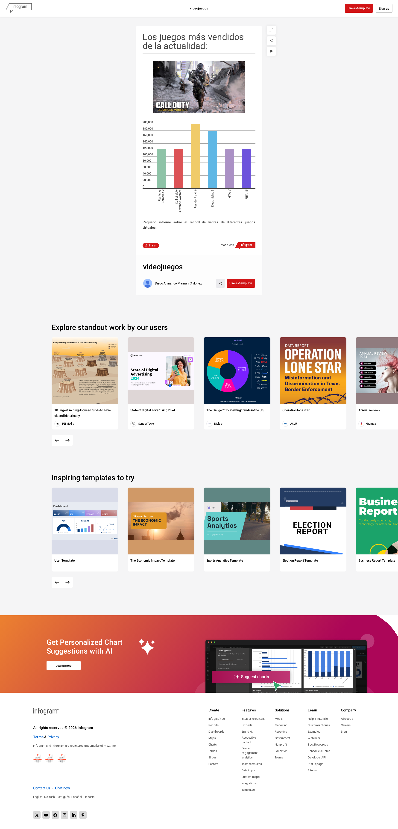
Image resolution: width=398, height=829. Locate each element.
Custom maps (251, 777)
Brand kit (247, 731)
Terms (38, 737)
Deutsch (49, 797)
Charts (212, 744)
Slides (212, 757)
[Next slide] (67, 440)
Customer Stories (319, 725)
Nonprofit (281, 744)
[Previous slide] (57, 440)
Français (89, 797)
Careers (346, 725)
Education (281, 751)
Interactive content (253, 718)
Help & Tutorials (318, 718)
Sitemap (313, 770)
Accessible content (249, 740)
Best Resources (318, 744)
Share (151, 245)
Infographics (216, 718)
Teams (279, 757)
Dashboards (216, 731)
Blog (344, 731)
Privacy (53, 737)
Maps (212, 738)
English (37, 797)
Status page (315, 764)
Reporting (281, 731)
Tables (212, 751)
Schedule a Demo (319, 751)
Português (63, 797)
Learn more (64, 665)
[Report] (271, 51)
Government (282, 738)
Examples (314, 731)
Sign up (384, 8)
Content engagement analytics (250, 752)
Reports (213, 725)
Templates (248, 789)
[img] (161, 168)
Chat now (62, 788)
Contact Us (41, 788)
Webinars (314, 738)
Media (279, 718)
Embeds (247, 725)
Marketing (281, 725)
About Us (347, 718)
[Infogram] (19, 8)
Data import (249, 770)
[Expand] (271, 30)
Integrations (249, 783)
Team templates (252, 764)
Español (76, 797)
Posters (213, 764)
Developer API (316, 757)
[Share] (271, 40)
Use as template (359, 8)
